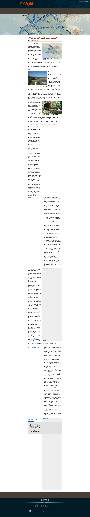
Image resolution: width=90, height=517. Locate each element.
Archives (26, 7)
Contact (35, 7)
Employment (53, 7)
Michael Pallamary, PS (32, 40)
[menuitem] (26, 7)
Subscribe (63, 7)
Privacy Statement (36, 512)
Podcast (44, 7)
